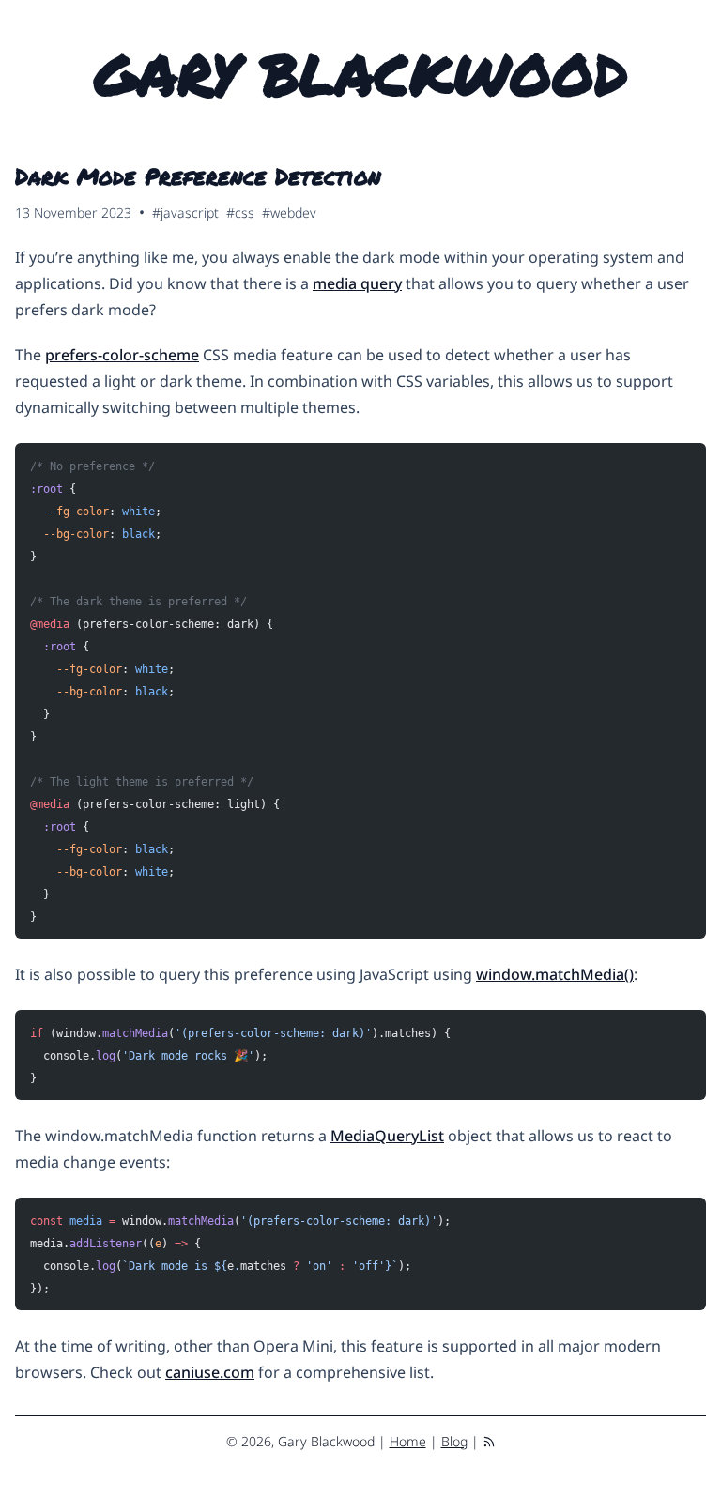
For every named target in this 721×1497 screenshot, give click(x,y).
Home (408, 1441)
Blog (454, 1441)
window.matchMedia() (555, 974)
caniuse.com (209, 1372)
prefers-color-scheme (122, 354)
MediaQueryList (387, 1135)
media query (357, 283)
